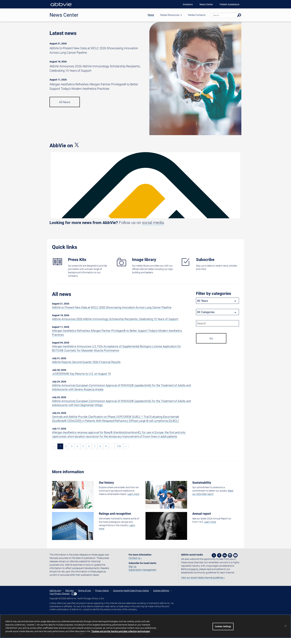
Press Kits (77, 259)
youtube (235, 555)
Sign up (132, 566)
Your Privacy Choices (60, 593)
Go (211, 338)
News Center (206, 4)
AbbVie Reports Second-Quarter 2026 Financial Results (86, 362)
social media (153, 222)
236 (119, 446)
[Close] (285, 626)
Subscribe (205, 259)
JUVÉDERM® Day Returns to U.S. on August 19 (81, 373)
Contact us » (135, 558)
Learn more (133, 494)
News (151, 15)
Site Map (69, 590)
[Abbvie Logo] (61, 6)
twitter (214, 555)
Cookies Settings (161, 590)
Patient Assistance (229, 4)
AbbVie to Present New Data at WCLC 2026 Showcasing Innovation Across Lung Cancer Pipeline (111, 307)
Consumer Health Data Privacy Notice (131, 590)
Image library (144, 259)
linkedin (224, 555)
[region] (145, 626)
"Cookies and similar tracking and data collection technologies (120, 631)
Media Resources (170, 15)
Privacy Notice (102, 590)
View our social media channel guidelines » (203, 577)
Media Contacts (196, 15)
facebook (219, 555)
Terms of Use (84, 590)
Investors (188, 4)
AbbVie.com (55, 590)
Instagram (230, 555)
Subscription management (142, 569)
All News (64, 102)
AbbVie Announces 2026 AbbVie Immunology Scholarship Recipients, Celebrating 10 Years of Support (115, 319)
